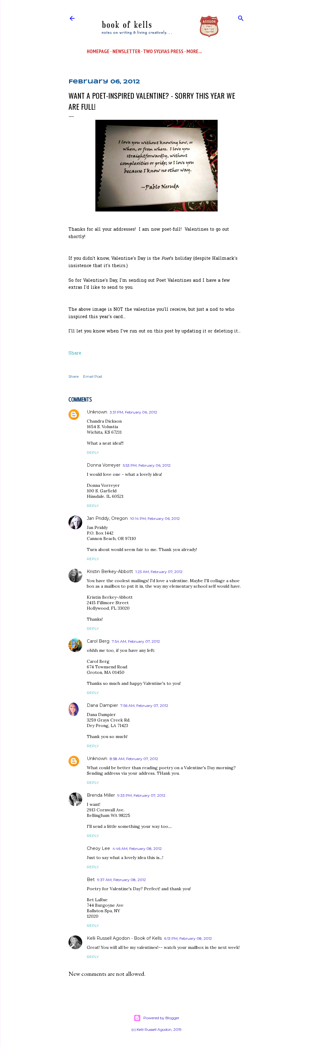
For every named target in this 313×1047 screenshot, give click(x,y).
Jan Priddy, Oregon (107, 518)
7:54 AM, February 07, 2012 (136, 641)
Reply (93, 452)
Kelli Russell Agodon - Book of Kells (124, 938)
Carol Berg (98, 641)
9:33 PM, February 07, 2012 (141, 795)
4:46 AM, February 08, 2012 (137, 848)
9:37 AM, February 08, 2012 (121, 879)
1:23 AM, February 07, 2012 (158, 571)
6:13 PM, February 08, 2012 (188, 938)
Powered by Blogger (161, 1018)
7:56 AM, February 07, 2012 (144, 705)
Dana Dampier (102, 705)
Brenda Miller (101, 795)
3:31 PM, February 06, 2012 (133, 412)
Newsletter (126, 51)
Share (74, 353)
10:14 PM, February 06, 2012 (155, 518)
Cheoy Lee (98, 848)
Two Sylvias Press (163, 51)
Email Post (92, 376)
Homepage (98, 51)
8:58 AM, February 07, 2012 (134, 758)
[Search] (241, 17)
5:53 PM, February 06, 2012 (147, 465)
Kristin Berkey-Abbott (110, 571)
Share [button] (73, 376)
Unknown (97, 412)
